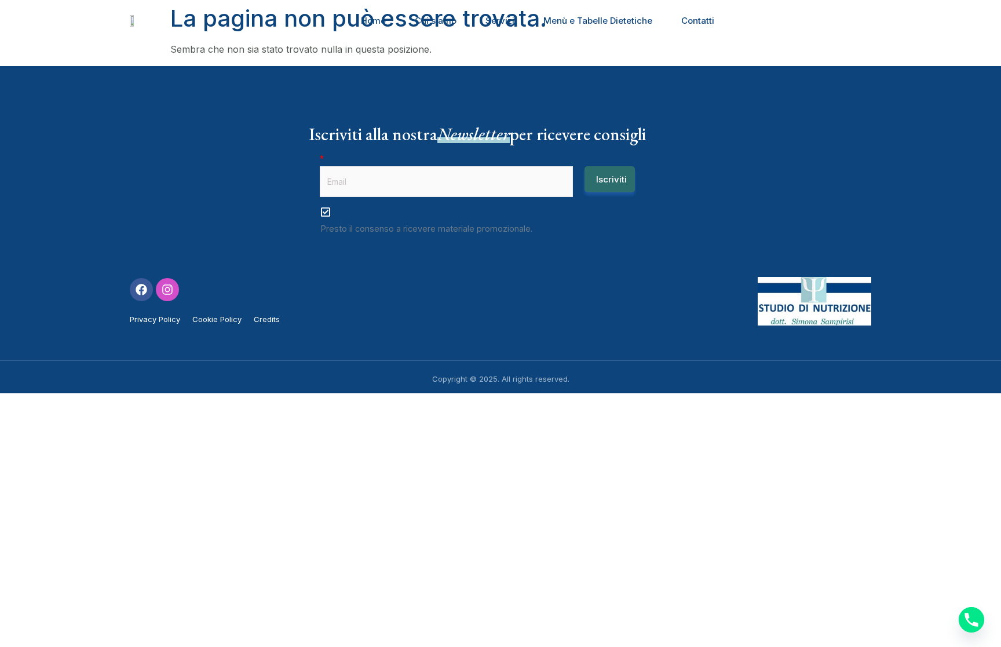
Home (373, 20)
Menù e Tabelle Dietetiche (597, 20)
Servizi (499, 20)
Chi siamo (435, 20)
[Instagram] (167, 289)
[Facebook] (141, 289)
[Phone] (971, 620)
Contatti (697, 20)
